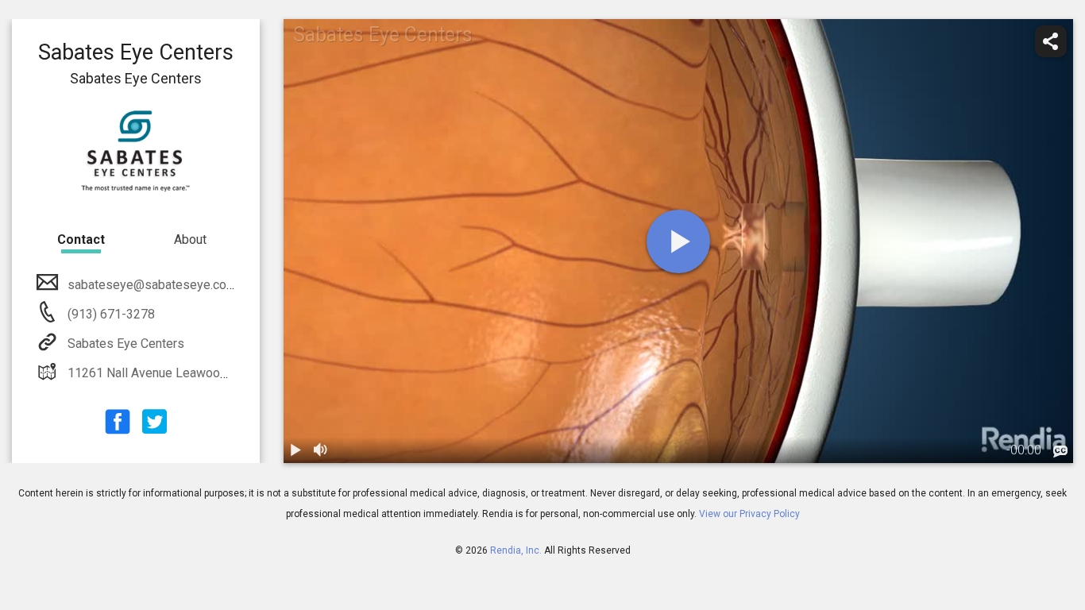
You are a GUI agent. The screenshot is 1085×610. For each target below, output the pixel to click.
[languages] (1060, 452)
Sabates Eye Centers (126, 343)
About (190, 239)
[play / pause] (296, 450)
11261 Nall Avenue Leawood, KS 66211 (178, 372)
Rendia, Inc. (516, 550)
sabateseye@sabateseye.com (152, 284)
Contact (81, 239)
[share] (1051, 41)
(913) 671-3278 (109, 314)
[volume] (321, 450)
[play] (678, 241)
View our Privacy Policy (749, 513)
